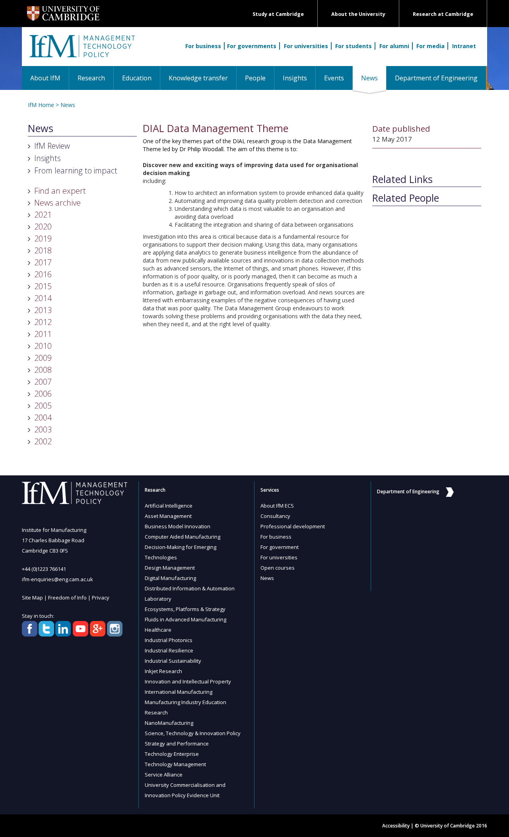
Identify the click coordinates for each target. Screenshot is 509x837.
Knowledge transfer (198, 78)
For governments (251, 46)
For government (279, 547)
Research (91, 78)
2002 (43, 441)
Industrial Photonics (168, 640)
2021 (43, 214)
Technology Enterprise (172, 753)
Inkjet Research (163, 671)
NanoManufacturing (169, 722)
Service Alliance (164, 774)
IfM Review (52, 145)
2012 (43, 322)
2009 (43, 357)
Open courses (277, 567)
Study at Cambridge (278, 14)
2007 (43, 381)
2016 (43, 274)
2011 (43, 334)
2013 (43, 310)
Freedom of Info (67, 597)
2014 (43, 298)
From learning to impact (75, 170)
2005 (43, 405)
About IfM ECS (277, 505)
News (373, 77)
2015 (43, 286)
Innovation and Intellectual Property (188, 681)
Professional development (292, 526)
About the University (358, 14)
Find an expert (60, 190)
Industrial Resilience (169, 650)
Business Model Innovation (177, 526)
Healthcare (158, 629)
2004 (43, 417)
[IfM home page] (81, 50)
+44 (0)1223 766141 (44, 568)
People (255, 78)
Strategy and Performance (177, 743)
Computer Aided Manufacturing (182, 536)
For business (203, 46)
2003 (43, 429)
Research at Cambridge (443, 14)
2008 (43, 369)
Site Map (32, 597)
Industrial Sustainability (173, 660)
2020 (43, 226)
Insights (295, 78)
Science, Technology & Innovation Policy (193, 733)
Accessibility (396, 825)
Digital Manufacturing (170, 578)
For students (353, 46)
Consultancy (275, 516)
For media (430, 46)
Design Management (170, 567)
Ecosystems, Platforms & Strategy (185, 609)
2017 (43, 262)
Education (137, 78)
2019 (43, 238)
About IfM (45, 78)
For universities (306, 46)
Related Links (402, 179)
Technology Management (175, 764)
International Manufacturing (178, 691)
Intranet (464, 46)
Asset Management (168, 516)
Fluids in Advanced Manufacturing (185, 619)
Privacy (100, 597)
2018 (43, 250)
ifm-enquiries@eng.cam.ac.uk (57, 579)
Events (334, 78)
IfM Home (41, 105)
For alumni (394, 46)
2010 (43, 346)
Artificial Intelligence (168, 505)
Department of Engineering (436, 78)
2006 (43, 393)
